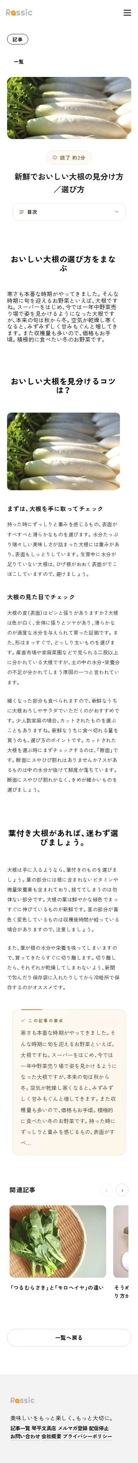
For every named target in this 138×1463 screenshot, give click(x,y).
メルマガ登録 (72, 1428)
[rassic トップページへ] (19, 12)
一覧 (19, 61)
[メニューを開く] (123, 12)
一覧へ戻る (69, 1337)
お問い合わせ (25, 1436)
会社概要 (51, 1436)
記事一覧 (20, 1428)
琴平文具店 (43, 1428)
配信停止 (99, 1428)
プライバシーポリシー (87, 1436)
